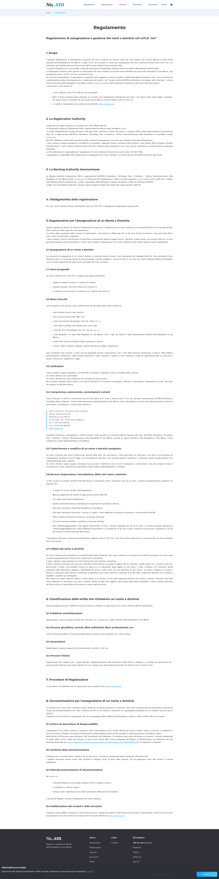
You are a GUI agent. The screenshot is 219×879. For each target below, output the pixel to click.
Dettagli (90, 871)
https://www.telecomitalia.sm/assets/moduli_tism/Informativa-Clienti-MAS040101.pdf (102, 742)
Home (48, 13)
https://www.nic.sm (107, 104)
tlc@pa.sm (98, 83)
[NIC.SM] (55, 4)
